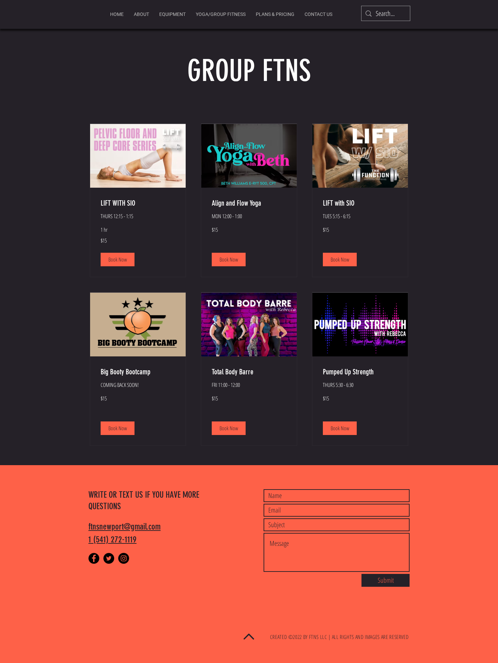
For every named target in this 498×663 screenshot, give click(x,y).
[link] (138, 203)
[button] (117, 259)
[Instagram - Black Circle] (123, 558)
